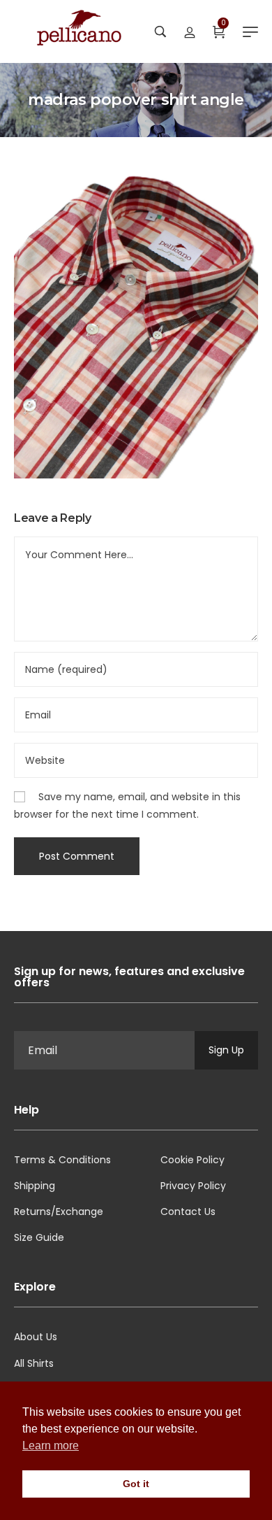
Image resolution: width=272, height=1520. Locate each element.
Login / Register (190, 31)
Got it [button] (136, 1483)
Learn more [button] (50, 1445)
